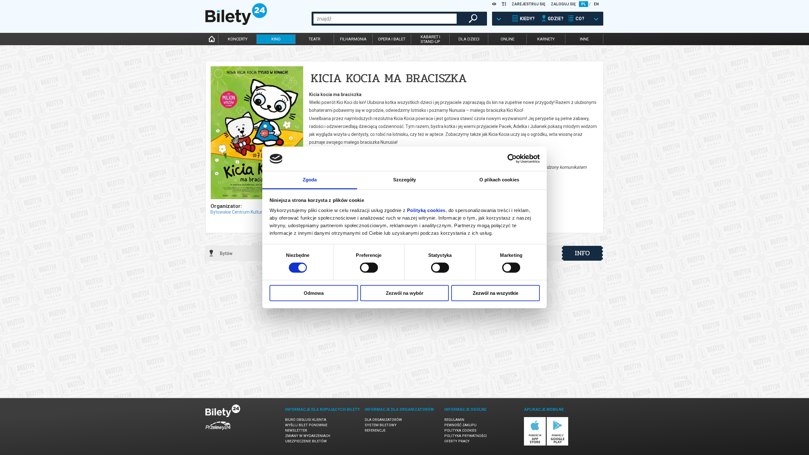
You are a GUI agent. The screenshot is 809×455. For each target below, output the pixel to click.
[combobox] (385, 19)
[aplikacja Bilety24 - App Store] (535, 444)
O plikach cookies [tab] (499, 179)
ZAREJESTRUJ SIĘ (528, 4)
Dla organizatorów (383, 420)
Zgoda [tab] (310, 179)
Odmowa (314, 293)
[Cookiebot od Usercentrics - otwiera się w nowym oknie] (512, 158)
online (507, 39)
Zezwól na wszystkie (495, 293)
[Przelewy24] (218, 431)
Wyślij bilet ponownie (306, 425)
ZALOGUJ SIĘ (563, 4)
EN (596, 4)
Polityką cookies (426, 210)
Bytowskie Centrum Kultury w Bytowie (248, 212)
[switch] (369, 268)
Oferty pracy (457, 441)
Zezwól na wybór (404, 293)
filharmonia (353, 39)
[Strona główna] (236, 23)
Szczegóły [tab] (404, 179)
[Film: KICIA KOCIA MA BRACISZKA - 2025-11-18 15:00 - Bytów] (256, 133)
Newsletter (296, 430)
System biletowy (381, 425)
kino (276, 39)
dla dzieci (469, 39)
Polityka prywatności (465, 436)
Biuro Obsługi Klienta (305, 420)
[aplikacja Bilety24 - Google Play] (558, 444)
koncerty (237, 39)
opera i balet (391, 39)
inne (584, 39)
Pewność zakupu (460, 425)
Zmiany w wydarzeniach (307, 436)
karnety (546, 39)
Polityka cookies (460, 430)
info (582, 253)
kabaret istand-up (430, 39)
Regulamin (454, 420)
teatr (314, 39)
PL (583, 4)
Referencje (375, 430)
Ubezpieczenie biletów (306, 441)
